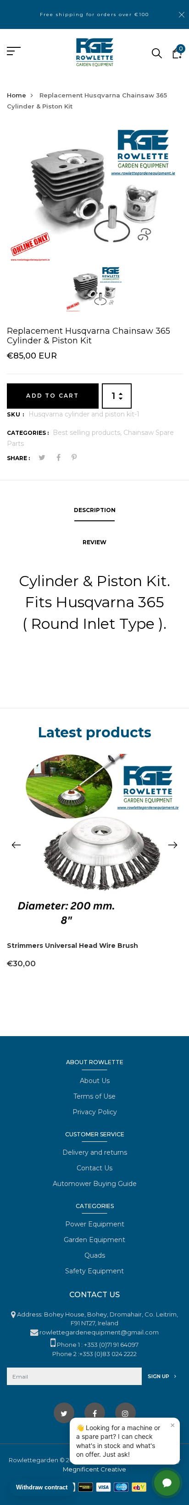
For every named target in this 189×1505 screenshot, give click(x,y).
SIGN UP (159, 1376)
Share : (18, 458)
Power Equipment (94, 1224)
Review (94, 542)
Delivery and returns (94, 1152)
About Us (95, 1081)
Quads (94, 1255)
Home (16, 95)
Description (95, 510)
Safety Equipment (94, 1271)
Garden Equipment (94, 1240)
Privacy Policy (94, 1112)
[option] (94, 195)
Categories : (28, 432)
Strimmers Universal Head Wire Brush (72, 945)
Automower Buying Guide (95, 1184)
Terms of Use (94, 1096)
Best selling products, (88, 432)
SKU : (15, 414)
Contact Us (94, 1168)
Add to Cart (52, 395)
